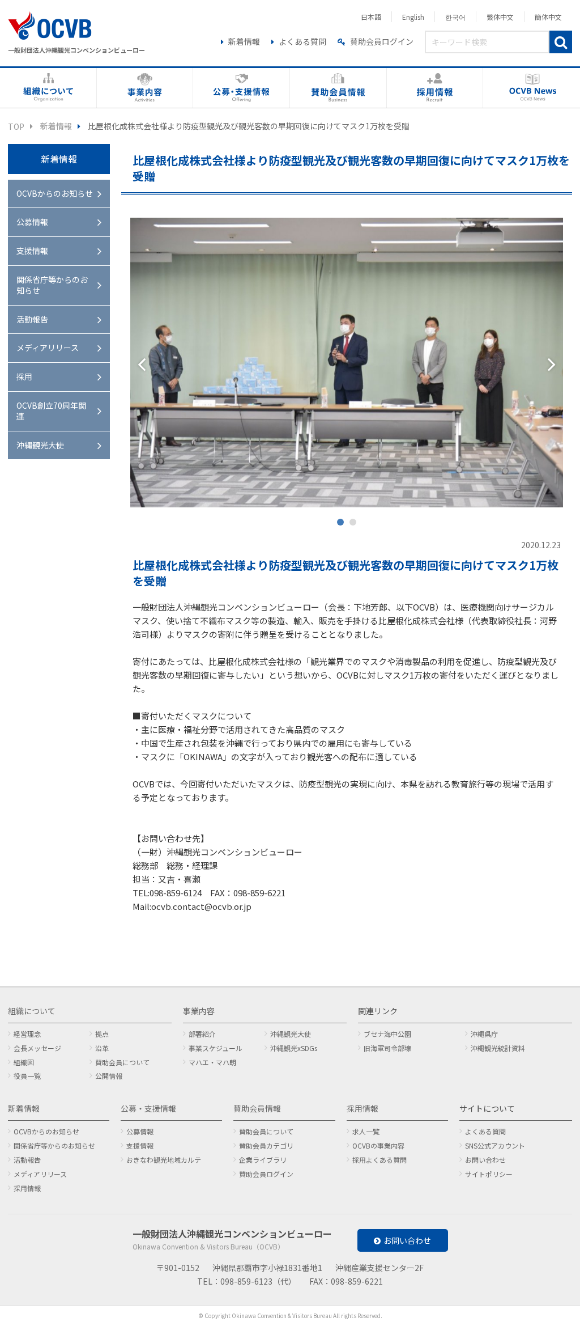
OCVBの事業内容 (378, 1145)
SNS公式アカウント (495, 1145)
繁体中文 (500, 17)
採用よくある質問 (379, 1159)
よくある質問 (302, 41)
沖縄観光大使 (40, 445)
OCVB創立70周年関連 (51, 411)
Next (551, 364)
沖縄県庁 (484, 1034)
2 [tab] (355, 524)
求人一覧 (365, 1131)
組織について (32, 1010)
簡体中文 (548, 17)
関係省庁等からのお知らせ (52, 285)
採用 (24, 376)
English (413, 17)
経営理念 (27, 1034)
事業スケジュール (215, 1048)
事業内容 (199, 1010)
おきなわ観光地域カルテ (163, 1159)
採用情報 (27, 1188)
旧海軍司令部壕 (387, 1048)
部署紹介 (202, 1034)
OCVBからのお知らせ (54, 193)
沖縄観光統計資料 (498, 1048)
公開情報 (108, 1076)
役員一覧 (27, 1076)
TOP (16, 126)
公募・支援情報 (148, 1108)
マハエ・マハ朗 (212, 1062)
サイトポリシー (489, 1174)
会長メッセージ (37, 1048)
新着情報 (244, 41)
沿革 (102, 1048)
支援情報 (32, 250)
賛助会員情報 (257, 1108)
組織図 (24, 1062)
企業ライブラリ (263, 1159)
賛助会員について (122, 1062)
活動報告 (32, 319)
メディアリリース (47, 347)
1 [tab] (342, 524)
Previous (141, 364)
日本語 (371, 17)
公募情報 (32, 221)
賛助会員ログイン (381, 41)
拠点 (102, 1034)
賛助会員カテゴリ (266, 1145)
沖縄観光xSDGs (293, 1048)
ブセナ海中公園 (387, 1034)
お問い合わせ (485, 1159)
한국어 (455, 17)
